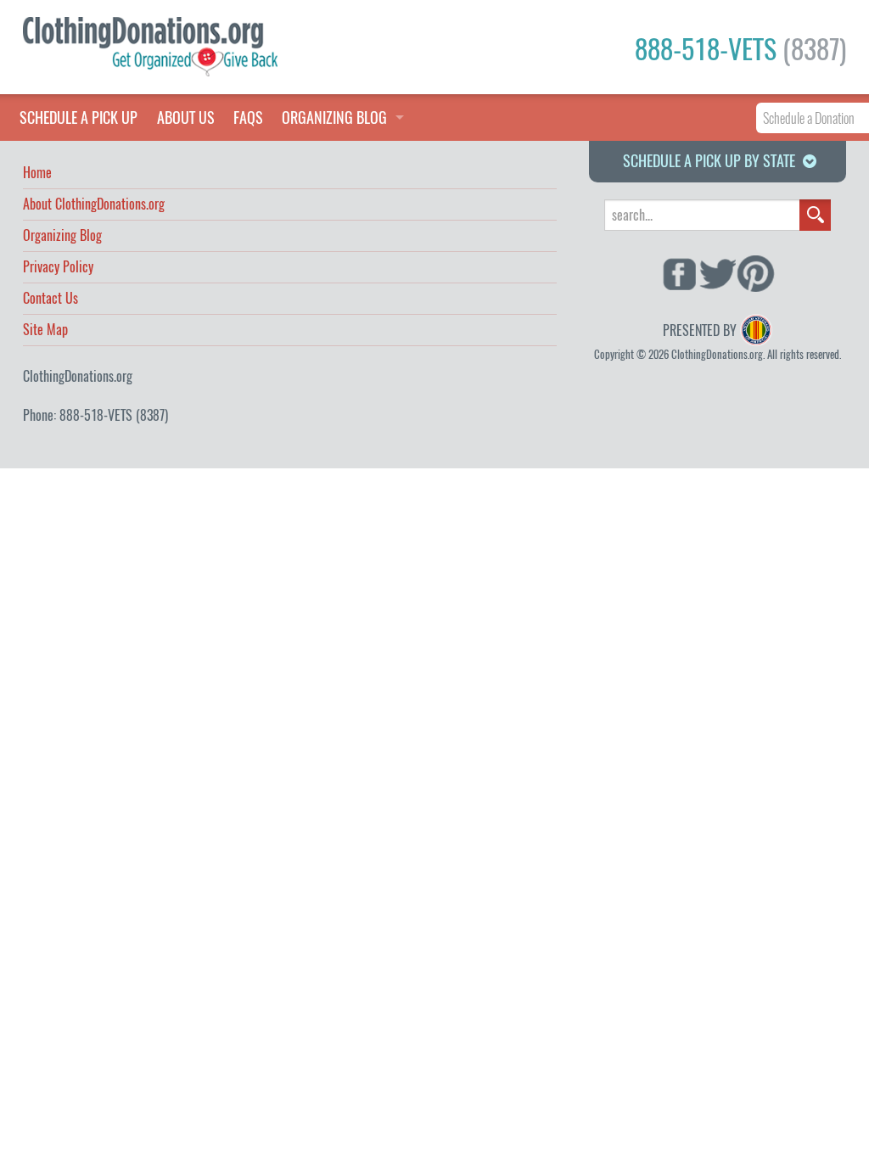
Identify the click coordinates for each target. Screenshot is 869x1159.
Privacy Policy (58, 268)
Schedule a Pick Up (78, 117)
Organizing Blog (62, 236)
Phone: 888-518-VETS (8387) (95, 415)
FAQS (248, 117)
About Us (186, 117)
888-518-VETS (740, 49)
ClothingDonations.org (77, 376)
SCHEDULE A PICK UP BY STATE (709, 160)
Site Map (45, 331)
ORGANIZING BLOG (334, 117)
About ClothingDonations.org (94, 205)
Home (37, 174)
